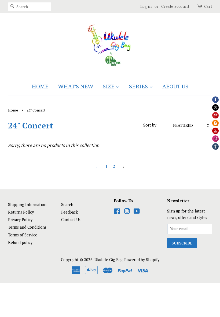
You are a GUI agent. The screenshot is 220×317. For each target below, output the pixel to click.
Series (139, 86)
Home (40, 86)
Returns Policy (21, 212)
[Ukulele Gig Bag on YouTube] (137, 212)
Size (109, 86)
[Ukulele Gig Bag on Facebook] (117, 212)
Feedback (69, 212)
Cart (208, 6)
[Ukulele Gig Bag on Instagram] (127, 212)
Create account (175, 6)
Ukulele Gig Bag (108, 259)
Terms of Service (22, 234)
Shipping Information (27, 204)
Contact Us (70, 219)
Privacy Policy (20, 219)
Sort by (149, 125)
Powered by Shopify (141, 259)
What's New (75, 86)
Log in (146, 6)
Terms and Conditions (27, 227)
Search (67, 204)
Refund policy (20, 242)
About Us (175, 86)
